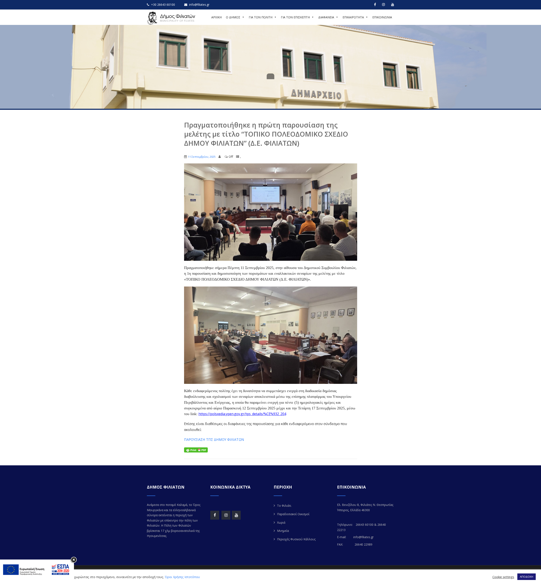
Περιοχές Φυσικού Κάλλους (296, 539)
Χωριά (281, 522)
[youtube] (392, 4)
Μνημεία (283, 531)
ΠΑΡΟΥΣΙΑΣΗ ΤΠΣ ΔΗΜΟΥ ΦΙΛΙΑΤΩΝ (214, 439)
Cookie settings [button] (503, 577)
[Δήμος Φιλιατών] (172, 18)
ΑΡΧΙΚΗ (216, 17)
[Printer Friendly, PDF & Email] (196, 450)
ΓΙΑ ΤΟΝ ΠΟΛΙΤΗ (260, 17)
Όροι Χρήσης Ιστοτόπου (182, 577)
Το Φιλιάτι (284, 506)
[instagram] (383, 4)
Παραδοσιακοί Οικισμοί (293, 514)
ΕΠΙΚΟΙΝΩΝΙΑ (382, 17)
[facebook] (375, 4)
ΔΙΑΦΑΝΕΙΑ (326, 17)
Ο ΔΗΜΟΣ (233, 17)
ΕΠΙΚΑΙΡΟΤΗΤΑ (353, 17)
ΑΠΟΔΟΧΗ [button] (526, 577)
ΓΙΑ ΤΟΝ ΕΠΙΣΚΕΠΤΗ (295, 17)
